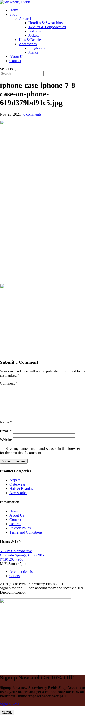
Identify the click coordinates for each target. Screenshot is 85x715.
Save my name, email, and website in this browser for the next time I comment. (40, 451)
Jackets (33, 35)
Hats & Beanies (30, 40)
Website (6, 440)
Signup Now (9, 704)
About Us (16, 57)
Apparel (25, 18)
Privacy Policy (20, 528)
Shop (13, 14)
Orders (14, 576)
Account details (21, 572)
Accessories (28, 44)
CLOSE (7, 712)
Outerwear (17, 484)
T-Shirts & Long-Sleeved (47, 27)
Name (6, 422)
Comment (8, 383)
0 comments (32, 114)
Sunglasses (36, 48)
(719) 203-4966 (11, 559)
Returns (15, 524)
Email (6, 431)
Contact (15, 61)
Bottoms (34, 31)
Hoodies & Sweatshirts (45, 23)
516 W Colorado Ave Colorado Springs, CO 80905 (22, 553)
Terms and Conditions (25, 532)
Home (14, 10)
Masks (33, 52)
